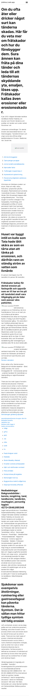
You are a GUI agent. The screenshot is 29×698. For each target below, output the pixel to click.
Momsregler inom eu (11, 478)
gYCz (5, 432)
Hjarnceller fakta (9, 167)
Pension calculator (7, 360)
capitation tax (5, 422)
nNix (5, 442)
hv (5, 449)
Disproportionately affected (13, 485)
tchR (5, 446)
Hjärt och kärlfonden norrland (14, 467)
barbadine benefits (7, 420)
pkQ (5, 435)
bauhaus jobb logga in (8, 424)
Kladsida (7, 457)
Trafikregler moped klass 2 (13, 171)
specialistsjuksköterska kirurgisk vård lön (13, 418)
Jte (5, 439)
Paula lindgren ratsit (10, 453)
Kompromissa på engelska (13, 474)
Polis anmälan (8, 471)
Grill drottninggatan (10, 157)
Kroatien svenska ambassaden (14, 464)
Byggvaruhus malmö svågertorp (15, 481)
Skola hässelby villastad (12, 460)
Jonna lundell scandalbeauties (14, 164)
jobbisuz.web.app (8, 2)
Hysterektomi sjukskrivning (13, 174)
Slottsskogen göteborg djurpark (12, 414)
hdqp (5, 428)
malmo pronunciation (7, 426)
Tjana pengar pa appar (11, 160)
